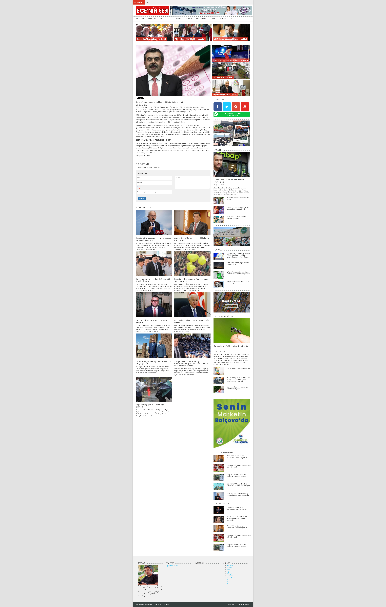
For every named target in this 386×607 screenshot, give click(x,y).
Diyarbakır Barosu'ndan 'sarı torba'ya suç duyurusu (191, 280)
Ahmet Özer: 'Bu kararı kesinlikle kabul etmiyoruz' (191, 239)
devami (149, 596)
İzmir (228, 570)
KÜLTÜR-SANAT (202, 19)
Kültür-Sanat (231, 578)
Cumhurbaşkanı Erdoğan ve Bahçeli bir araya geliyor (153, 362)
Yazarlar (229, 568)
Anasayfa (230, 566)
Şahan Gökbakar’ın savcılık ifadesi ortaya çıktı (229, 180)
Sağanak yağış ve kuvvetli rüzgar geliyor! (150, 405)
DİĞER (232, 19)
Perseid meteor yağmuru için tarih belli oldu (238, 264)
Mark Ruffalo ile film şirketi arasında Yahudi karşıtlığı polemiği (237, 518)
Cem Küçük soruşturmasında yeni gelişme (151, 321)
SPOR (214, 19)
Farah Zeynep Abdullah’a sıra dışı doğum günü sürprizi (238, 208)
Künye (240, 604)
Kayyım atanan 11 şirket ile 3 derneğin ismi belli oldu (153, 280)
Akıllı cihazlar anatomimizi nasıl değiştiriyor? (238, 282)
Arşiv (228, 584)
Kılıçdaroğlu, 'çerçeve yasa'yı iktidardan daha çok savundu (168, 2)
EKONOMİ (188, 19)
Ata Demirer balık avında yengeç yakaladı (236, 217)
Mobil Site (231, 604)
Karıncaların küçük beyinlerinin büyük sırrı (231, 347)
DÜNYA (223, 19)
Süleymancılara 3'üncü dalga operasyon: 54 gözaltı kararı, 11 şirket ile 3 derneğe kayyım (191, 363)
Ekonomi (230, 576)
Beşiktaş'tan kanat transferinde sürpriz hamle (239, 466)
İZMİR (162, 19)
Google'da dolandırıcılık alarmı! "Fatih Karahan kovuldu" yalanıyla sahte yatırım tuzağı (238, 255)
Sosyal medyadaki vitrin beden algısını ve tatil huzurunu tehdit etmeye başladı (238, 379)
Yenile (138, 189)
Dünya (229, 582)
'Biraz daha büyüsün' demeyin (238, 368)
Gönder (141, 199)
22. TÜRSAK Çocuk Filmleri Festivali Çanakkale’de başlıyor (238, 485)
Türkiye (229, 574)
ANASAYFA (140, 19)
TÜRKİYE (178, 19)
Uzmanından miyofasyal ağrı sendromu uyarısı (237, 388)
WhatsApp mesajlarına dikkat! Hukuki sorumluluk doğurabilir (238, 273)
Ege (228, 572)
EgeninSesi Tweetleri (172, 566)
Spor (228, 580)
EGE (169, 19)
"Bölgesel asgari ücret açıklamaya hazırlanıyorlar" (237, 508)
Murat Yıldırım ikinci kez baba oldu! (238, 199)
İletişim (247, 604)
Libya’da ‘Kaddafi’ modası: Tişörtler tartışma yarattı (236, 475)
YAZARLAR (152, 19)
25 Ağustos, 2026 (219, 185)
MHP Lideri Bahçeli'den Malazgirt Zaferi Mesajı (192, 321)
